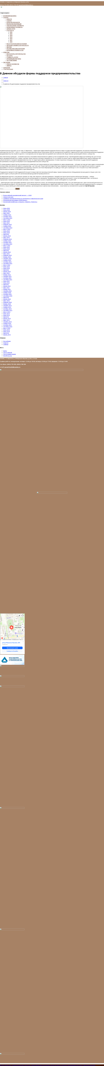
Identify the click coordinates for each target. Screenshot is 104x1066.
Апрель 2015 (7, 334)
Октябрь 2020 (7, 294)
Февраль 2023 (7, 255)
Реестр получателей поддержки (16, 43)
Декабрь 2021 (7, 276)
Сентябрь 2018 (7, 326)
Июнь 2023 (6, 249)
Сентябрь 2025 (7, 218)
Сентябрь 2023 (7, 244)
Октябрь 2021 (7, 278)
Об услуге (9, 55)
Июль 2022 (6, 266)
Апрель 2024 (7, 236)
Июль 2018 (6, 330)
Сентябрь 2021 (7, 279)
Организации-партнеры (13, 58)
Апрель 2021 (7, 286)
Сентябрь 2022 (7, 263)
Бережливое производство (14, 50)
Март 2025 (6, 223)
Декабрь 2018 (7, 321)
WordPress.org (7, 356)
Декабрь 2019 (7, 305)
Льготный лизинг (11, 60)
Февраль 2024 (7, 239)
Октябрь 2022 (7, 262)
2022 (11, 38)
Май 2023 (6, 250)
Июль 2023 (6, 247)
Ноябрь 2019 (7, 307)
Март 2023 (6, 253)
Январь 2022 (7, 274)
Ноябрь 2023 (7, 240)
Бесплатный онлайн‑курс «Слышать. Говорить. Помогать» (20, 202)
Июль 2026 (6, 208)
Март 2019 (6, 320)
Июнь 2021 (6, 283)
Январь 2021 (7, 289)
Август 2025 (6, 219)
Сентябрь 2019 (7, 310)
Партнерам (6, 62)
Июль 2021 (6, 281)
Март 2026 (6, 213)
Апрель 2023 (7, 252)
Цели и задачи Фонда (13, 22)
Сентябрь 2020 (7, 296)
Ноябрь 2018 (7, 323)
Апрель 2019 (7, 318)
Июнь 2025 (6, 221)
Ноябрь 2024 (7, 226)
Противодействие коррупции (15, 48)
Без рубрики (7, 341)
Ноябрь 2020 (7, 292)
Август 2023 (6, 245)
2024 (11, 35)
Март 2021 (6, 287)
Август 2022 (6, 265)
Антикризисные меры (9, 16)
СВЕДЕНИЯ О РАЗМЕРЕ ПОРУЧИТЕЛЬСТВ (17, 45)
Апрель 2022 (7, 271)
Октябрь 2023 (7, 242)
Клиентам (6, 52)
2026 (11, 32)
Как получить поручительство (16, 54)
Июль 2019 (6, 313)
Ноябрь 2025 (7, 215)
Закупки (9, 47)
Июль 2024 (6, 231)
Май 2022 (6, 270)
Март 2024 (6, 237)
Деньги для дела (8, 197)
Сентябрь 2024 (7, 227)
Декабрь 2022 (7, 258)
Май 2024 (6, 234)
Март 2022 (6, 273)
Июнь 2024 (6, 232)
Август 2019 (6, 312)
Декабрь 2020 (7, 291)
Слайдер (5, 344)
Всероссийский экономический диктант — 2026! (17, 195)
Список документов (12, 64)
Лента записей (7, 352)
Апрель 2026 (7, 211)
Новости (9, 19)
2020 (11, 41)
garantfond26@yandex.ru (26, 5)
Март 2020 (6, 300)
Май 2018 (6, 333)
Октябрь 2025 (7, 216)
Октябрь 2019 (7, 309)
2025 (11, 33)
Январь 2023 (7, 257)
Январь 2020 (7, 304)
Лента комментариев (9, 354)
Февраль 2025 (7, 224)
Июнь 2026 (6, 210)
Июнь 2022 (6, 268)
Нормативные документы (14, 27)
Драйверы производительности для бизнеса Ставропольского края (23, 198)
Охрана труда (10, 28)
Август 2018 (6, 328)
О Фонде (5, 17)
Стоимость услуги (12, 57)
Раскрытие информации (13, 24)
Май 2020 (6, 297)
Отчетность (10, 30)
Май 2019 (6, 317)
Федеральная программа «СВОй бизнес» (15, 200)
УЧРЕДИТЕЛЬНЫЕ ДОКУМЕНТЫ (15, 25)
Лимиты (8, 65)
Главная (5, 77)
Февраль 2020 (7, 302)
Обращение (6, 67)
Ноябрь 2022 (7, 260)
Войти (5, 351)
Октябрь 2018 (7, 325)
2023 (11, 37)
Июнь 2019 (6, 315)
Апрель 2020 (7, 299)
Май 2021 (6, 284)
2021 (11, 40)
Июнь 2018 (6, 331)
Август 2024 (6, 229)
